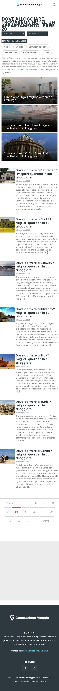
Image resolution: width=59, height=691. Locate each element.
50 (19, 520)
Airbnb (7, 47)
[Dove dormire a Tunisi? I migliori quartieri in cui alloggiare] (7, 408)
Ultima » (47, 520)
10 (36, 503)
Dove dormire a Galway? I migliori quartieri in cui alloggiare (35, 266)
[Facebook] (25, 668)
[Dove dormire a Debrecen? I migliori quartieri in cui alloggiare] (7, 176)
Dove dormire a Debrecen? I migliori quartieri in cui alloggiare (36, 174)
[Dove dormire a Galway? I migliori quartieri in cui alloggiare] (7, 269)
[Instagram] (34, 668)
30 (51, 511)
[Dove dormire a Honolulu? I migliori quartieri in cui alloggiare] (29, 118)
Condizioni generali (29, 681)
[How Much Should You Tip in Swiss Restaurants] (29, 147)
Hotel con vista (10, 52)
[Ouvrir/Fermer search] (54, 4)
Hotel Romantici (30, 52)
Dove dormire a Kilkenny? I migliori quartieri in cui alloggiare (36, 312)
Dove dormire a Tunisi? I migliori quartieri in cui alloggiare (34, 405)
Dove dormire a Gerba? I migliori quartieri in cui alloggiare (34, 454)
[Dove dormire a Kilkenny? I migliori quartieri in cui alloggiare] (7, 315)
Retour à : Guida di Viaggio (14, 41)
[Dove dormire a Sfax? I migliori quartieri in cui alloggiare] (7, 362)
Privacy (43, 681)
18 (53, 503)
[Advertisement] (29, 570)
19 (7, 511)
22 (34, 511)
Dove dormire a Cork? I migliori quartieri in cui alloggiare (33, 223)
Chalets (19, 47)
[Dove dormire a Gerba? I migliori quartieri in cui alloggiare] (7, 457)
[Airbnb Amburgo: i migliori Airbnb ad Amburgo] (29, 90)
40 (9, 520)
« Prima (9, 503)
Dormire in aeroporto (38, 47)
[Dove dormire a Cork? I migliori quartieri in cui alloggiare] (7, 225)
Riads (46, 52)
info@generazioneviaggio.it (35, 651)
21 (25, 511)
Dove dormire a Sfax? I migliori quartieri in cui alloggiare (33, 359)
